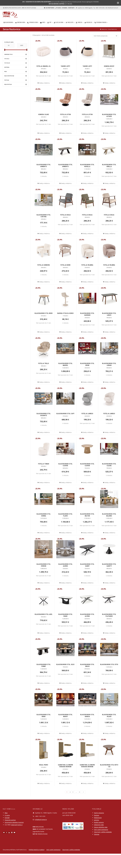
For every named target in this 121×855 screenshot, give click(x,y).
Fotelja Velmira (87, 265)
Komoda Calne (43, 114)
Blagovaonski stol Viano (65, 615)
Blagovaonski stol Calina (109, 465)
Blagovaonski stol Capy (65, 413)
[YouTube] (14, 832)
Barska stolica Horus (65, 313)
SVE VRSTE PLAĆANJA (30, 8)
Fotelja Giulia (65, 215)
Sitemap (96, 834)
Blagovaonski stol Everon (44, 565)
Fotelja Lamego (87, 413)
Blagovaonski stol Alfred (87, 615)
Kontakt (7, 818)
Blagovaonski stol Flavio (65, 515)
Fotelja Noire (65, 265)
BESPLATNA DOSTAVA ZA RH (13, 8)
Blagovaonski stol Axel (43, 614)
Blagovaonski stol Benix (44, 715)
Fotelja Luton (65, 114)
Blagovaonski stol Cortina (44, 216)
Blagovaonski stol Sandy (87, 565)
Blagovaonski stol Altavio (109, 115)
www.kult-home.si (16, 825)
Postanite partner (10, 820)
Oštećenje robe (99, 825)
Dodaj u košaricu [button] (44, 83)
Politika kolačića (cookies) (36, 850)
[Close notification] (118, 3)
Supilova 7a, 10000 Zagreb (84, 8)
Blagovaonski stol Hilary (109, 715)
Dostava (96, 815)
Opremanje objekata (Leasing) (14, 822)
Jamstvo (96, 820)
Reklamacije (98, 818)
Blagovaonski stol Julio (65, 664)
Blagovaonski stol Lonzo (109, 314)
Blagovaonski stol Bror (43, 313)
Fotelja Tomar (43, 464)
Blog (6, 813)
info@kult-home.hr (112, 8)
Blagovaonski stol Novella (87, 165)
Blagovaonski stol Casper (65, 465)
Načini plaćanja (99, 813)
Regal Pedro (43, 765)
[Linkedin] (9, 832)
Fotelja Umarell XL (43, 66)
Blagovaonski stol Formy (44, 665)
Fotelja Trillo (43, 363)
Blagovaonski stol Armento (44, 165)
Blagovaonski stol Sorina (44, 515)
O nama (7, 815)
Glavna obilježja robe (100, 827)
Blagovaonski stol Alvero (65, 565)
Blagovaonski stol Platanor (109, 615)
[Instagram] (12, 832)
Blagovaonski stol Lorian (109, 364)
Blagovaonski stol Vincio (87, 665)
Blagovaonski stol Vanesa (87, 715)
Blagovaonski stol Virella (109, 165)
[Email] (4, 832)
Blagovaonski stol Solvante (44, 414)
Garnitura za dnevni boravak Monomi (65, 766)
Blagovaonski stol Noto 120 (109, 766)
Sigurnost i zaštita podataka (103, 832)
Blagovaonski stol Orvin (87, 364)
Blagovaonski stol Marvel (65, 364)
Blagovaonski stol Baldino (109, 515)
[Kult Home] (10, 14)
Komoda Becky (109, 66)
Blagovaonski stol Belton (87, 515)
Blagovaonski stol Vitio (109, 664)
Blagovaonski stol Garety (109, 565)
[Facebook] (6, 832)
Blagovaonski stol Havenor (87, 314)
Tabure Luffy (65, 66)
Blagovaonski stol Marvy (65, 715)
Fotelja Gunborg (43, 265)
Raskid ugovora (99, 822)
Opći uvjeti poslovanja (101, 829)
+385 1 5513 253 (99, 8)
